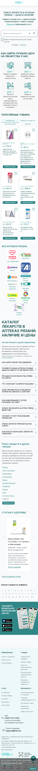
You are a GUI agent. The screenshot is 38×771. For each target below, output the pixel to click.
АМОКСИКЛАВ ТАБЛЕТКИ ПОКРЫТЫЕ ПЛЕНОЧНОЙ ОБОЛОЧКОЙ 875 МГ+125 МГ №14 (10, 231)
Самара (5, 489)
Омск (4, 492)
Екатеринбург (7, 477)
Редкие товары (26, 662)
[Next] (33, 537)
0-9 (32, 597)
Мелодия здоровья (12, 288)
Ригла (26, 302)
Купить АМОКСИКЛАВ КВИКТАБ (8, 143)
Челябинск (6, 486)
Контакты (5, 699)
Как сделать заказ (27, 703)
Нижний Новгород (8, 483)
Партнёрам (5, 702)
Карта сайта (6, 705)
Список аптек (6, 660)
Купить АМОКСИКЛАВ (8, 222)
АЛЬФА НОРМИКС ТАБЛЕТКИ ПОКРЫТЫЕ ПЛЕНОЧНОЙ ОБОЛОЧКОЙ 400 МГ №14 (27, 195)
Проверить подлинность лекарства (25, 682)
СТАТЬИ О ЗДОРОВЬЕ (14, 513)
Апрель (12, 270)
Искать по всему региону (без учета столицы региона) (18, 40)
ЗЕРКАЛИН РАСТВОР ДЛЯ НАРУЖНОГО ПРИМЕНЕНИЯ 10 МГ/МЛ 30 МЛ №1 (9, 194)
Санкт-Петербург (8, 470)
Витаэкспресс (12, 281)
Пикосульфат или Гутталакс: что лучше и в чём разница (18, 541)
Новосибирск (7, 474)
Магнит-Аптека (26, 280)
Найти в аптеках (10, 166)
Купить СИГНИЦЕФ (25, 222)
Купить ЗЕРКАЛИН (7, 186)
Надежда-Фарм (25, 289)
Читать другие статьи (11, 576)
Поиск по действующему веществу (26, 667)
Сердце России (19, 314)
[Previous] (4, 537)
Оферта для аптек (27, 711)
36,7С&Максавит (12, 261)
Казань (4, 480)
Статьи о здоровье (8, 656)
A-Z (27, 597)
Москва (5, 467)
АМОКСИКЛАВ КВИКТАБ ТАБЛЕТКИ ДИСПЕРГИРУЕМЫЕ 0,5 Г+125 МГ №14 (10, 152)
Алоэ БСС (25, 258)
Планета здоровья (12, 299)
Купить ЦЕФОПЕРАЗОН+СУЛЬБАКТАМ (27, 144)
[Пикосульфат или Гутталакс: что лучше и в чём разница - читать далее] (18, 527)
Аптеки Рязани (6, 663)
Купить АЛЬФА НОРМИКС (27, 186)
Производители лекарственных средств (26, 675)
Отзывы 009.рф (7, 695)
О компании (6, 692)
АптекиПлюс (25, 274)
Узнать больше (6, 765)
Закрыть (33, 768)
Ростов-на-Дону (8, 496)
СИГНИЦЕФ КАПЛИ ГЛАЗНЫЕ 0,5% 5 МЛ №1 (26, 229)
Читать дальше (14, 567)
